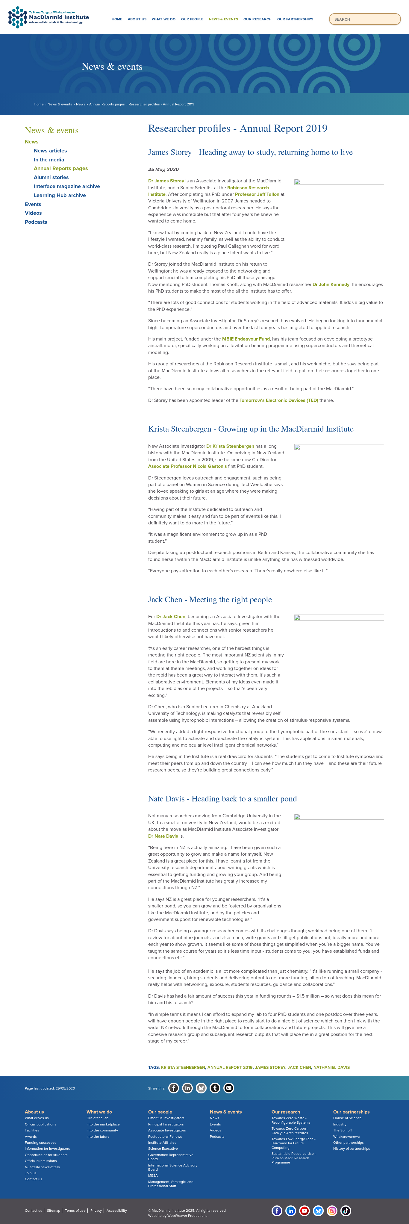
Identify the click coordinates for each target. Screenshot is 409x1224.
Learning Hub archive (60, 195)
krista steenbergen (183, 1067)
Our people (192, 19)
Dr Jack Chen (170, 617)
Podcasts (36, 222)
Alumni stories (51, 177)
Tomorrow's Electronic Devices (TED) (279, 400)
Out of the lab (97, 1118)
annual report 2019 (230, 1067)
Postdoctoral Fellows (165, 1136)
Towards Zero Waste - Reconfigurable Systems (291, 1120)
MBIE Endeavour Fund (246, 339)
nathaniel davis (331, 1067)
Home (117, 19)
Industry (339, 1124)
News (80, 104)
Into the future (98, 1136)
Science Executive (163, 1148)
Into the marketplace (103, 1124)
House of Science (347, 1118)
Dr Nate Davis (163, 836)
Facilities (32, 1130)
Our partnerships (295, 19)
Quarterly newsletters (42, 1167)
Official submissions (41, 1161)
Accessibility (117, 1210)
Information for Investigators (47, 1148)
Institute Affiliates (162, 1142)
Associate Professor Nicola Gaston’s (187, 466)
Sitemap (53, 1210)
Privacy (96, 1210)
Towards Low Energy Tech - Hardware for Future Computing (294, 1143)
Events (33, 204)
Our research (257, 19)
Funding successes (40, 1142)
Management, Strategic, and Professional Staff (170, 1184)
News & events (223, 19)
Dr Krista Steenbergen (230, 446)
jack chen (299, 1067)
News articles (50, 150)
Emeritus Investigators (166, 1118)
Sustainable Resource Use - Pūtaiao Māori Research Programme (294, 1158)
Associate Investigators (167, 1130)
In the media (49, 159)
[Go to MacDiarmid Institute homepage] (204, 6)
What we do (163, 19)
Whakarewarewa (346, 1136)
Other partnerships (348, 1142)
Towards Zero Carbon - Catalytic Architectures (290, 1130)
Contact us (33, 1179)
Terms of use (75, 1210)
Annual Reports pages (107, 104)
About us (137, 19)
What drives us (37, 1118)
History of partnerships (351, 1148)
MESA (153, 1175)
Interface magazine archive (67, 186)
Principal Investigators (166, 1124)
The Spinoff (342, 1130)
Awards (31, 1136)
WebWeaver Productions (187, 1216)
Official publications (40, 1124)
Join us (31, 1173)
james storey (270, 1067)
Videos (33, 213)
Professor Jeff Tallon (257, 194)
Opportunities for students (46, 1155)
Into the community (102, 1130)
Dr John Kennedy (331, 285)
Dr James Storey (166, 181)
